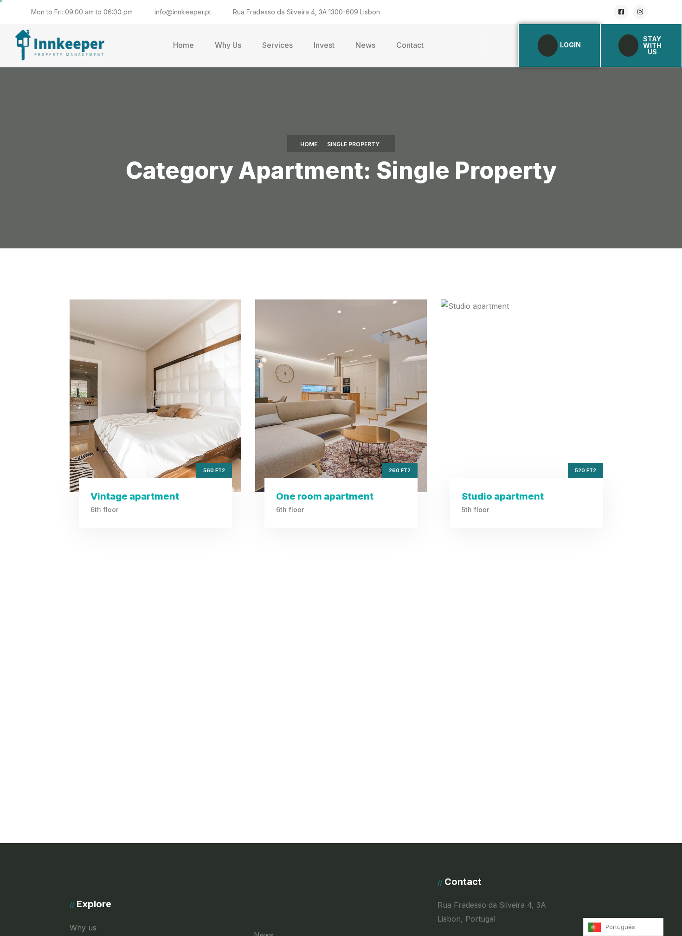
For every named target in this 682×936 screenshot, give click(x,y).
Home (183, 45)
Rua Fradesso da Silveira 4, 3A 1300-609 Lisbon (306, 12)
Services (277, 45)
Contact (410, 45)
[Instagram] (640, 12)
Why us (83, 927)
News (365, 45)
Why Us (228, 45)
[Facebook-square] (621, 12)
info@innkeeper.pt (182, 12)
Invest (324, 45)
